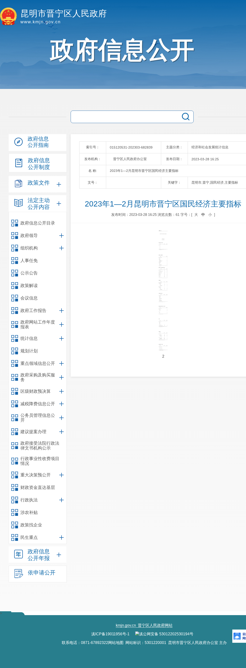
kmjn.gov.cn (126, 625)
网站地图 (115, 643)
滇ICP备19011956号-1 (110, 634)
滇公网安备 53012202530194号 (166, 634)
